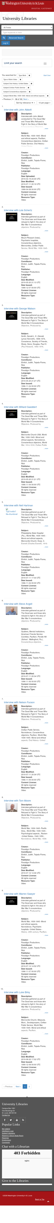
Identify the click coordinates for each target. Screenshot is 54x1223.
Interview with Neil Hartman (18, 505)
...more (46, 128)
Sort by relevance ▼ (25, 102)
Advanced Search (16, 37)
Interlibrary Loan (8, 1131)
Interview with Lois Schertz (18, 210)
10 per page (44, 102)
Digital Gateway (42, 8)
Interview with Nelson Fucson (19, 702)
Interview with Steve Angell (18, 603)
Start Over (47, 75)
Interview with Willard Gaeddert (20, 406)
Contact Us (6, 1115)
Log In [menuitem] (5, 43)
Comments (6, 1142)
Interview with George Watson (19, 308)
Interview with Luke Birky (17, 992)
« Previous (8, 1086)
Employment (6, 1140)
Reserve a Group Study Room (12, 1135)
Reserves (5, 1138)
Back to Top (39, 1199)
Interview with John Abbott (18, 109)
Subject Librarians (8, 1133)
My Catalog (6, 1129)
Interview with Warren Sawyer (19, 893)
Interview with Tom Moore (17, 800)
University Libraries (20, 18)
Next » (26, 99)
